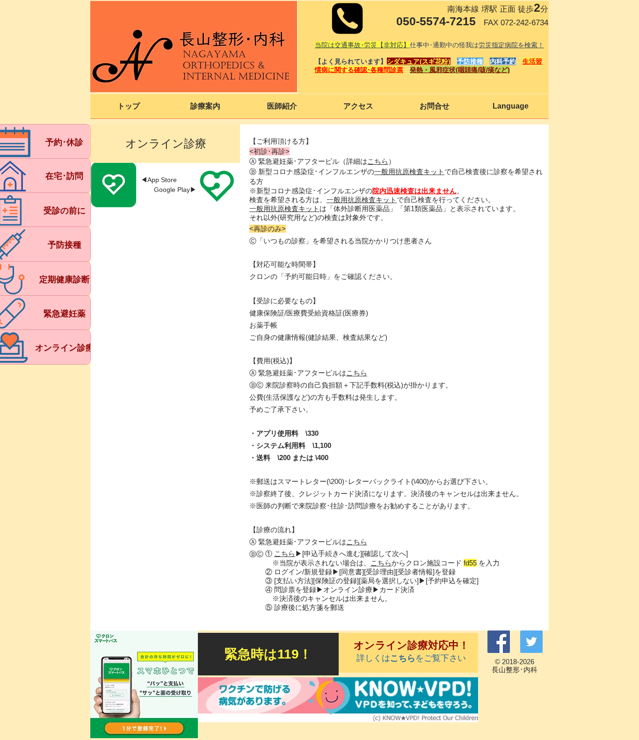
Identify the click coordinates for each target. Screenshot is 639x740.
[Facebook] (498, 641)
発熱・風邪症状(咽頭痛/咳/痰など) (460, 69)
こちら (284, 553)
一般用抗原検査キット (409, 172)
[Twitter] (531, 641)
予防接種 (470, 61)
